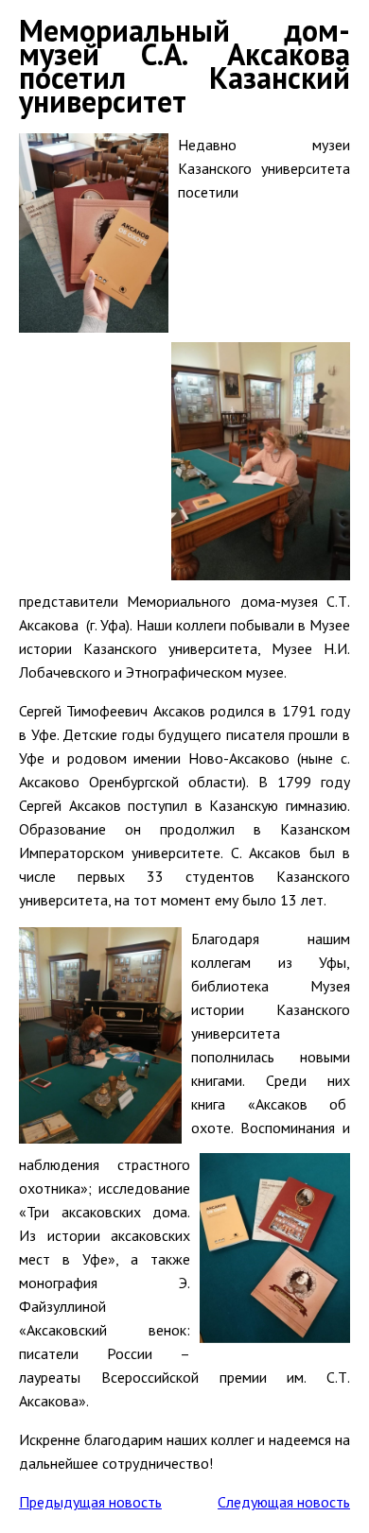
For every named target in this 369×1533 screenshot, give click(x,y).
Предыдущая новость (90, 1501)
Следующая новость (284, 1501)
